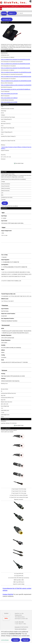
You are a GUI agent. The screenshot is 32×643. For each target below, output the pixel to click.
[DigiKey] (6, 619)
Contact (6, 613)
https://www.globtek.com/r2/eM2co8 (9, 97)
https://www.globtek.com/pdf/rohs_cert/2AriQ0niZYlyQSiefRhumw (15, 89)
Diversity (17, 627)
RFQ (5, 203)
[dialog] (16, 636)
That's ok (25, 640)
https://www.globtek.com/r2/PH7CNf (9, 93)
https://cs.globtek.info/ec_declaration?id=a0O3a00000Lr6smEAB (15, 59)
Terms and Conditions (21, 629)
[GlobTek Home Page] (13, 3)
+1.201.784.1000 (19, 622)
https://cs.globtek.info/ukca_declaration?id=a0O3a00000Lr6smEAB (16, 72)
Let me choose (5, 640)
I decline (15, 640)
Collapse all (7, 19)
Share (11, 13)
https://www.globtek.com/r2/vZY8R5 (9, 102)
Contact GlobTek (8, 594)
